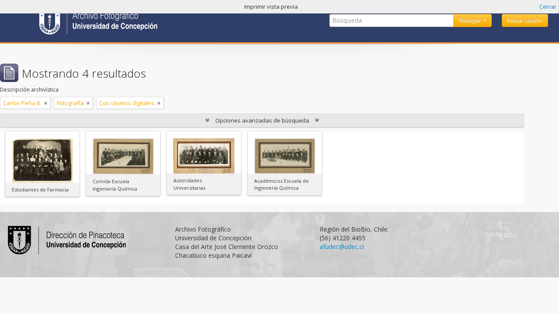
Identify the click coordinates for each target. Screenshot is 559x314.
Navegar (470, 20)
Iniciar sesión (524, 20)
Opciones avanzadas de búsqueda (262, 120)
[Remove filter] (46, 103)
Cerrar (547, 6)
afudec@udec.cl (342, 246)
